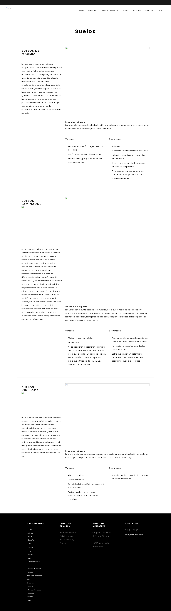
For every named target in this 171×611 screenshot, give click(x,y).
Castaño (31, 540)
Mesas (29, 579)
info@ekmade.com (134, 534)
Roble (30, 536)
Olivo (29, 558)
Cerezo (30, 547)
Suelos (30, 586)
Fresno (30, 554)
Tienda (29, 600)
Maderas (30, 533)
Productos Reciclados (34, 576)
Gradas (30, 572)
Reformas (30, 583)
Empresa (30, 529)
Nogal (30, 551)
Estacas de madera (34, 568)
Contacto (30, 597)
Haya (30, 544)
